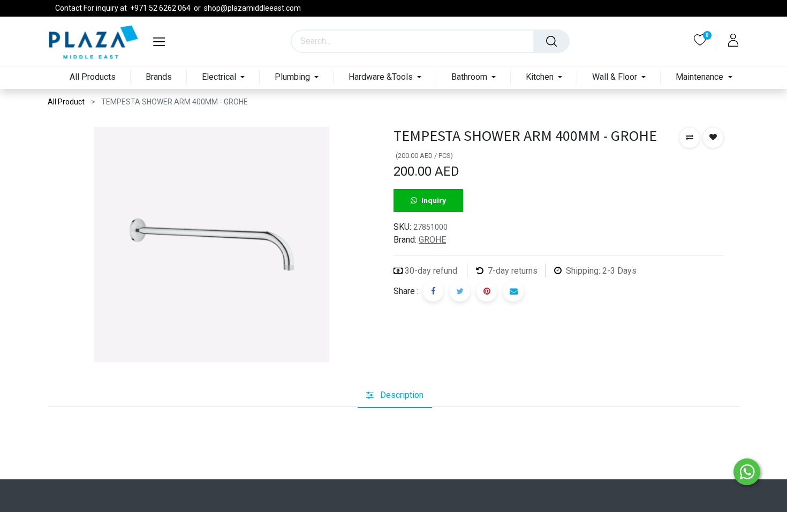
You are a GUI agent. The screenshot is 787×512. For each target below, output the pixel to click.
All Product (66, 101)
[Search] (551, 41)
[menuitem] (92, 77)
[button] (689, 137)
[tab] (395, 395)
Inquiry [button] (433, 200)
